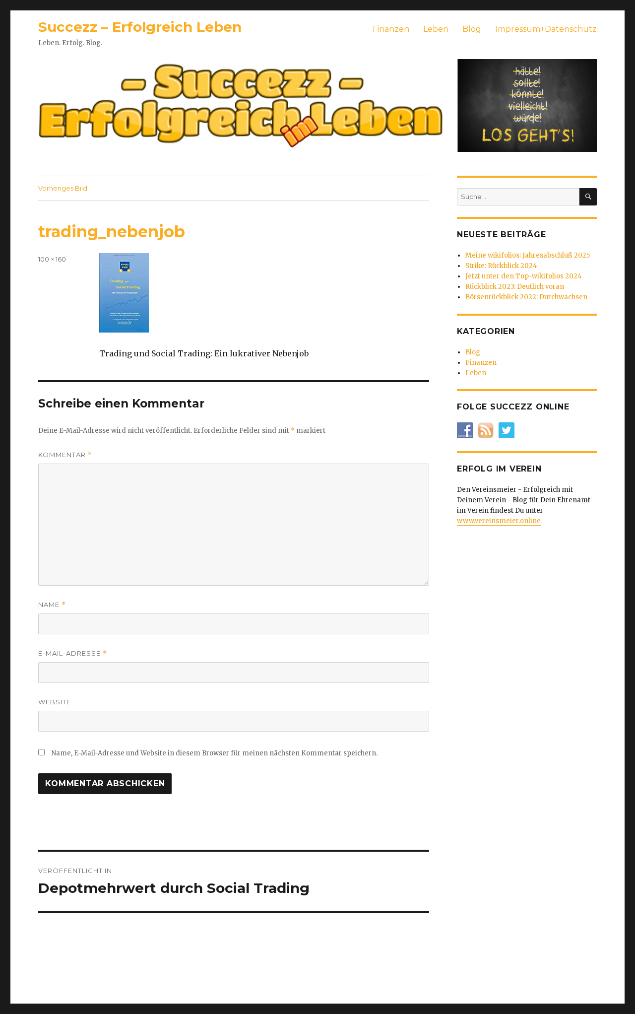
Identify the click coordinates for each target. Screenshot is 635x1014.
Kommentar (65, 455)
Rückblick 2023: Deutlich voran (514, 286)
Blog (471, 29)
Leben (435, 29)
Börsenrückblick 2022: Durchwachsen (526, 297)
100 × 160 (52, 259)
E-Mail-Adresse (72, 653)
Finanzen (391, 29)
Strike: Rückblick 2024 (501, 266)
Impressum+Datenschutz (546, 29)
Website (54, 702)
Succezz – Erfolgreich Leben (140, 26)
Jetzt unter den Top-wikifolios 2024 (523, 276)
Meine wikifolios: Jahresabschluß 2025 (527, 255)
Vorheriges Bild (62, 188)
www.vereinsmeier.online (499, 521)
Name (52, 605)
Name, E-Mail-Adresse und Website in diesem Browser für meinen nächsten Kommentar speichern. (215, 753)
